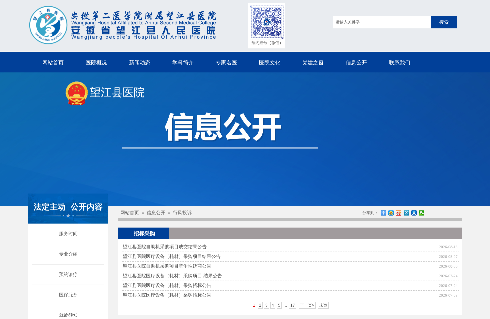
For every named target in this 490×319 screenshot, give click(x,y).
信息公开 (356, 62)
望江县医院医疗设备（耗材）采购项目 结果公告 (172, 275)
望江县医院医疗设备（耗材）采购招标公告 (167, 285)
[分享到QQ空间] (391, 213)
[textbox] (382, 22)
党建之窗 (313, 62)
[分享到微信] (422, 213)
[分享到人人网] (414, 213)
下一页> (307, 305)
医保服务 (68, 294)
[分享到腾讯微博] (406, 213)
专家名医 (226, 62)
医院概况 (96, 62)
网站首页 (53, 62)
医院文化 (269, 62)
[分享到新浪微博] (399, 213)
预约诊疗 (68, 274)
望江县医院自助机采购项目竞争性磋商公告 (167, 266)
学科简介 (183, 62)
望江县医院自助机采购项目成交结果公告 (165, 246)
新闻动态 (139, 62)
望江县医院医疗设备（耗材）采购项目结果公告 (172, 256)
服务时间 (68, 233)
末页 (323, 305)
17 (292, 305)
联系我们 (399, 62)
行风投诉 (182, 212)
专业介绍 (68, 254)
